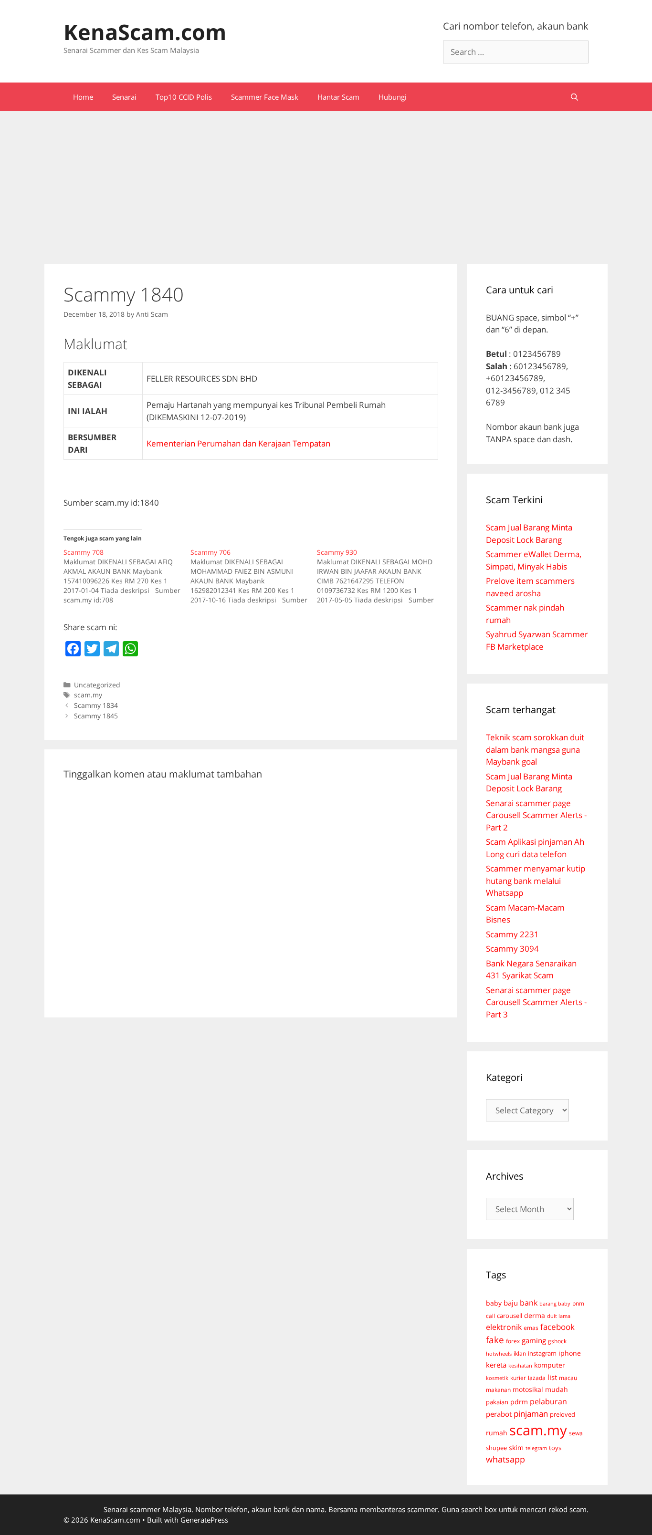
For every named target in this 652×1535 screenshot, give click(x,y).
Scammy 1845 (96, 715)
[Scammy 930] (380, 576)
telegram (536, 1448)
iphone (569, 1353)
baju (511, 1302)
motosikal (528, 1389)
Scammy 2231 (512, 934)
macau (568, 1378)
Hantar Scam (338, 97)
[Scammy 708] (126, 576)
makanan (498, 1389)
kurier (518, 1378)
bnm (578, 1303)
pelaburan (548, 1401)
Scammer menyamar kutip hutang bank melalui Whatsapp (535, 880)
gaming (534, 1340)
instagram (542, 1353)
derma (534, 1315)
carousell (509, 1315)
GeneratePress (204, 1520)
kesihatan (520, 1365)
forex (513, 1341)
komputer (549, 1364)
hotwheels (499, 1353)
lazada (537, 1377)
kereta (496, 1364)
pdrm (519, 1401)
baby (494, 1303)
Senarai (124, 97)
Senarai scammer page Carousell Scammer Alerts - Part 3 (536, 1002)
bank (528, 1302)
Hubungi (393, 97)
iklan (520, 1353)
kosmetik (497, 1378)
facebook (557, 1326)
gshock (557, 1341)
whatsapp (505, 1459)
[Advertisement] (326, 182)
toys (555, 1448)
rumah (496, 1433)
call (490, 1315)
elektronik (504, 1327)
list (552, 1377)
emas (531, 1328)
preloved (562, 1414)
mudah (556, 1389)
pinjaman (531, 1413)
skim (516, 1447)
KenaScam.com (144, 31)
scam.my (88, 694)
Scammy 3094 (512, 948)
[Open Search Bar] (574, 97)
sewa (576, 1433)
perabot (499, 1414)
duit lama (558, 1315)
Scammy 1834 (96, 705)
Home (83, 97)
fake (495, 1340)
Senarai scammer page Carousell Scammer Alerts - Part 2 (536, 815)
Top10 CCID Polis (184, 97)
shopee (496, 1447)
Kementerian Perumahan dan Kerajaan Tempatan (238, 443)
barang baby (554, 1303)
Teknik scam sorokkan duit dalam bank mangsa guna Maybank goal (535, 749)
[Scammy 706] (253, 576)
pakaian (497, 1402)
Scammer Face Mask (264, 97)
